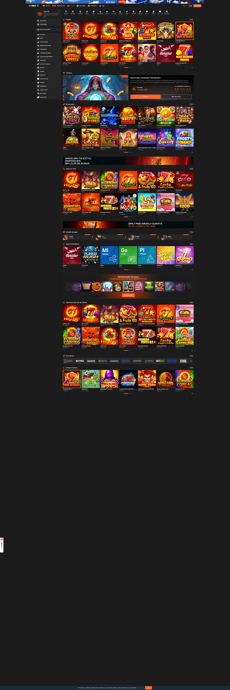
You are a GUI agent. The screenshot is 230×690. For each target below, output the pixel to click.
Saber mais (140, 687)
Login (190, 5)
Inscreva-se (197, 5)
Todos (191, 19)
